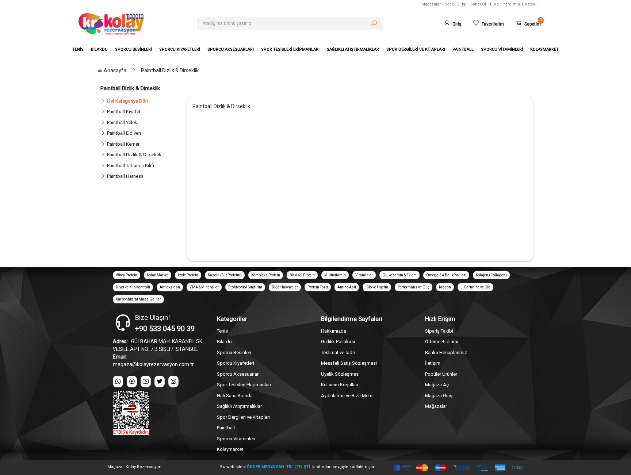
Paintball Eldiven (124, 133)
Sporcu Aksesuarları (238, 374)
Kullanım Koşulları (339, 384)
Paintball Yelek (122, 122)
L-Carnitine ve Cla (475, 287)
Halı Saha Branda (235, 395)
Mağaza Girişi (439, 395)
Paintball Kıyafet (124, 111)
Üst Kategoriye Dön (127, 101)
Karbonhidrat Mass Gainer (138, 299)
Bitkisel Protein (302, 275)
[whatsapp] (118, 381)
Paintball (226, 427)
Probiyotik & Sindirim (245, 287)
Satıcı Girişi (455, 4)
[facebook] (132, 381)
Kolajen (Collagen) (491, 275)
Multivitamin (335, 275)
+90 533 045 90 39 (165, 328)
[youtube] (146, 381)
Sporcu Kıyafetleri (235, 363)
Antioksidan (170, 287)
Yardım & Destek (519, 4)
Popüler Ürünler (441, 374)
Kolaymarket (230, 449)
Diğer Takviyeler (285, 287)
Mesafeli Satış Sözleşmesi (349, 363)
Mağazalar (431, 4)
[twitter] (159, 381)
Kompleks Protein (265, 275)
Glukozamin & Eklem (399, 275)
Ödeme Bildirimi (441, 341)
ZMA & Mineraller (204, 287)
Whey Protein (126, 275)
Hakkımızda (333, 331)
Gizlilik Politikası (338, 341)
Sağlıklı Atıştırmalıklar (239, 406)
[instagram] (173, 381)
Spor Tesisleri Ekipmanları (244, 384)
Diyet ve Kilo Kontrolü (133, 287)
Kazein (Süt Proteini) (225, 275)
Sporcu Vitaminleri (236, 438)
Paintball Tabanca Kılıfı (130, 165)
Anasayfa (114, 70)
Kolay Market (157, 275)
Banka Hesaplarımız (446, 352)
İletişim (432, 363)
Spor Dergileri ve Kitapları (243, 417)
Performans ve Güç (413, 287)
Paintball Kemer (123, 144)
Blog (494, 4)
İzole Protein (188, 275)
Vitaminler (364, 275)
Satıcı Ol (478, 4)
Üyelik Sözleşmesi (340, 374)
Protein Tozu (317, 287)
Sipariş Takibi (439, 331)
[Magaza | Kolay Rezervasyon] (132, 24)
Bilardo (224, 341)
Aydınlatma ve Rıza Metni (347, 395)
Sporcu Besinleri (234, 352)
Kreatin (445, 287)
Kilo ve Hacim (377, 287)
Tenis (222, 331)
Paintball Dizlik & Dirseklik (170, 70)
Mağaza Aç (437, 384)
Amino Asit (346, 287)
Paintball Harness (125, 176)
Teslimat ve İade (338, 352)
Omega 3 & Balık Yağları (446, 275)
